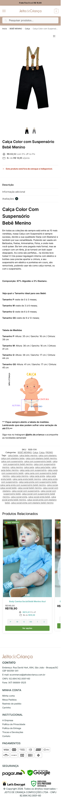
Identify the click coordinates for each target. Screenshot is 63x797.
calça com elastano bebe (12, 458)
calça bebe (13, 455)
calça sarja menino (19, 476)
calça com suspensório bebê (37, 461)
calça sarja (29, 467)
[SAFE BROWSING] (38, 774)
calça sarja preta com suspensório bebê (38, 482)
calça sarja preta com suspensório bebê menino (23, 485)
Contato (6, 736)
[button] (55, 11)
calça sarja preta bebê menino (27, 479)
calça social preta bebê (39, 497)
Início (4, 28)
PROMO (49, 452)
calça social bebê (8, 488)
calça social (52, 485)
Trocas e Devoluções (12, 732)
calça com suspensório (12, 461)
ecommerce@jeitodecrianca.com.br (27, 674)
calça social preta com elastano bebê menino (32, 503)
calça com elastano (47, 455)
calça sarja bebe (42, 467)
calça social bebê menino (30, 488)
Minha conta (8, 695)
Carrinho (6, 707)
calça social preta (19, 497)
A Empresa (7, 720)
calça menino (16, 467)
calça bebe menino (28, 455)
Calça (27, 28)
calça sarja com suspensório (33, 470)
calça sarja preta (37, 476)
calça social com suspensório (25, 491)
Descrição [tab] (8, 184)
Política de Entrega (11, 728)
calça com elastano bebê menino (41, 458)
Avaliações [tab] (9, 198)
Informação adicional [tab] (13, 191)
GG (31, 622)
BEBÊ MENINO (16, 28)
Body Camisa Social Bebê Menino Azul (27, 601)
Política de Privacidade (13, 724)
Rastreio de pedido (11, 703)
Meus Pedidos (9, 699)
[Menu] (6, 11)
